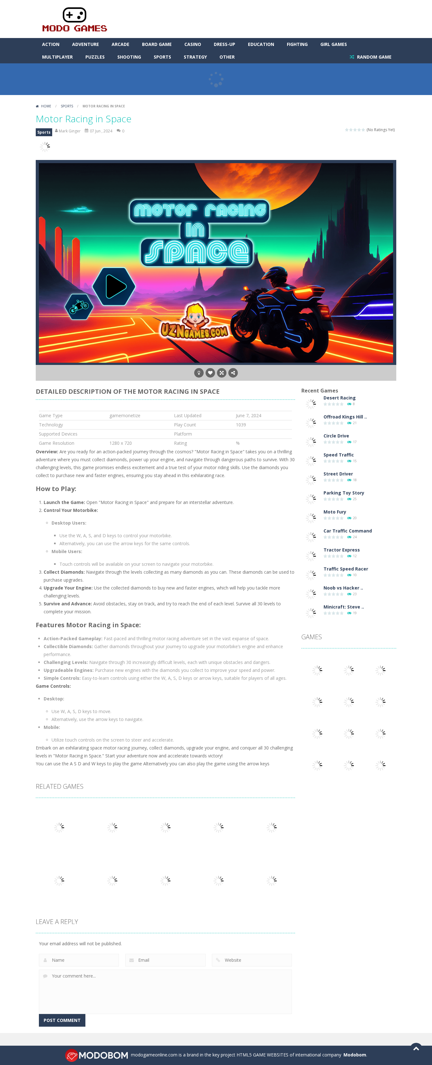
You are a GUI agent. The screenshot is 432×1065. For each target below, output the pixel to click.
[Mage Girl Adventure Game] (380, 765)
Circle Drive (336, 436)
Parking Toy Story (344, 493)
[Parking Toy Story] (310, 499)
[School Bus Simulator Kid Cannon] (317, 702)
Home (46, 106)
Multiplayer (57, 57)
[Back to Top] (416, 1049)
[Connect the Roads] (349, 670)
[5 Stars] (363, 129)
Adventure (85, 44)
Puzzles (95, 57)
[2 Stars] (351, 129)
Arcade (120, 44)
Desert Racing (340, 398)
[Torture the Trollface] (349, 733)
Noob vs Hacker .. (343, 588)
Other (227, 57)
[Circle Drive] (310, 442)
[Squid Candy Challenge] (380, 670)
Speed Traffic (339, 455)
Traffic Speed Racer (346, 569)
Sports (162, 57)
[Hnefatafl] (349, 702)
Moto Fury (335, 512)
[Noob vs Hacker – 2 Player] (310, 594)
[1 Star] (347, 129)
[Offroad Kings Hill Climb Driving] (310, 423)
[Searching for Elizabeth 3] (317, 670)
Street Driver (338, 474)
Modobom (354, 1055)
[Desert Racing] (310, 404)
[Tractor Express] (310, 556)
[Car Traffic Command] (310, 537)
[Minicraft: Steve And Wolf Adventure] (310, 613)
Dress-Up (224, 44)
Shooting (129, 57)
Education (261, 44)
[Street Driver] (310, 480)
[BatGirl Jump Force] (349, 765)
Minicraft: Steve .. (344, 607)
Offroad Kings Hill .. (345, 417)
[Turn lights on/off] (199, 373)
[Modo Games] (74, 19)
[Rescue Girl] (380, 702)
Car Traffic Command (348, 531)
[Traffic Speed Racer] (310, 575)
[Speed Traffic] (310, 461)
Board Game (157, 44)
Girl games (333, 44)
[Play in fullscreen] (221, 373)
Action (50, 44)
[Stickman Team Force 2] (317, 733)
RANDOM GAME (374, 57)
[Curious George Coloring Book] (317, 765)
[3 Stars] (355, 129)
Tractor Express (342, 550)
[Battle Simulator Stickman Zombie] (380, 733)
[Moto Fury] (310, 518)
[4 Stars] (359, 129)
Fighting (297, 44)
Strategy (195, 57)
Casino (192, 44)
